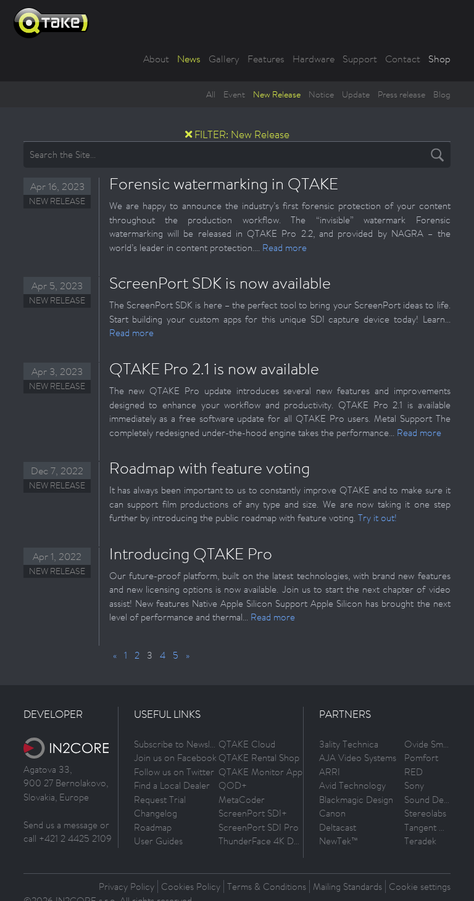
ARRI (329, 771)
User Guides (158, 840)
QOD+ (232, 785)
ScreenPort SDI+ (252, 813)
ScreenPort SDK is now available (220, 282)
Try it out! (377, 517)
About (156, 58)
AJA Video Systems (357, 757)
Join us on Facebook (175, 757)
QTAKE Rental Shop (258, 757)
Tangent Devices (437, 827)
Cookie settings (420, 886)
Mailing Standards (347, 886)
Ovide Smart (429, 744)
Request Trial (160, 799)
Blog (442, 94)
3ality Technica (348, 744)
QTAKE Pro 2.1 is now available (214, 368)
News (189, 58)
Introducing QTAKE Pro (190, 553)
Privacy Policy (126, 886)
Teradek (420, 840)
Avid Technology (352, 785)
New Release (277, 94)
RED (413, 771)
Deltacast (337, 827)
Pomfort (421, 757)
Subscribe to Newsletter (182, 744)
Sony (414, 785)
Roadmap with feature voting (209, 467)
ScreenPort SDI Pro (258, 827)
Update (356, 94)
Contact (402, 58)
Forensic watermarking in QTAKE (223, 183)
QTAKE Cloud (246, 744)
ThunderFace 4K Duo (261, 840)
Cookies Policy (190, 886)
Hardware (314, 58)
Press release (401, 94)
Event (234, 94)
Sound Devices (434, 799)
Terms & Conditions (266, 886)
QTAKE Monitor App (260, 771)
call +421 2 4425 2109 (67, 838)
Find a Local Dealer (172, 785)
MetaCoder (241, 799)
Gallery (224, 58)
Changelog (155, 813)
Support (360, 58)
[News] (188, 134)
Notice (321, 94)
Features (266, 58)
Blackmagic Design (356, 799)
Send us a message (60, 824)
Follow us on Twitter (174, 771)
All (210, 94)
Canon (332, 813)
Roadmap (153, 827)
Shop (439, 58)
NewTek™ (338, 840)
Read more (284, 247)
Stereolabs (425, 813)
